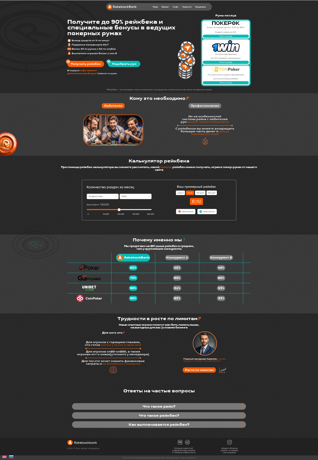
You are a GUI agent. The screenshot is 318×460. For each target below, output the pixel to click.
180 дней (200, 193)
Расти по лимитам (199, 370)
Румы (155, 6)
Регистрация (225, 36)
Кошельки (200, 6)
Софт (176, 6)
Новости (187, 6)
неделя (180, 193)
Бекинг (165, 6)
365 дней (211, 193)
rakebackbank (187, 212)
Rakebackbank (85, 442)
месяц (190, 193)
